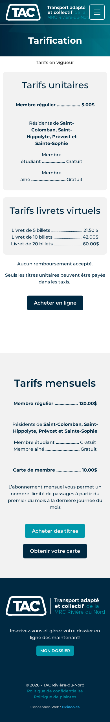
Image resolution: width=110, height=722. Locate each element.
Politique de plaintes (55, 696)
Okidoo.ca (71, 707)
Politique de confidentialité (55, 691)
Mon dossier (55, 650)
